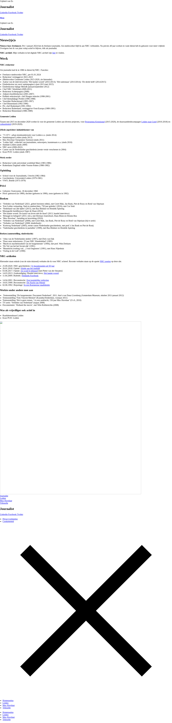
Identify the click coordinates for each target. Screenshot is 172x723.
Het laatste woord (51, 273)
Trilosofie (7, 708)
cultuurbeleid (5, 124)
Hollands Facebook (30, 275)
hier (54, 53)
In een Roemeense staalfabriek (37, 285)
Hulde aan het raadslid (30, 268)
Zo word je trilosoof (29, 271)
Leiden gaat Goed (149, 122)
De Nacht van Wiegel (36, 282)
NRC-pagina (105, 261)
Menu (2, 18)
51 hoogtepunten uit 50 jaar (42, 266)
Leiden (5, 703)
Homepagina (8, 700)
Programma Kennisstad (95, 122)
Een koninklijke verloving (38, 280)
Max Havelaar (9, 705)
